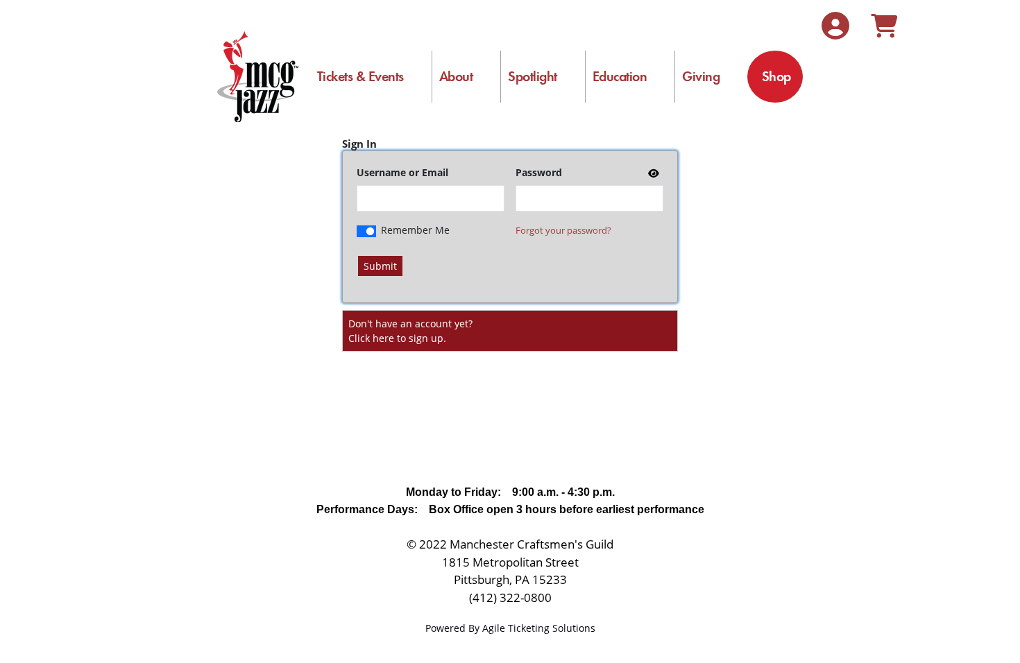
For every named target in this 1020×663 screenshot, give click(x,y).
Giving (701, 76)
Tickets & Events (360, 76)
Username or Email (402, 172)
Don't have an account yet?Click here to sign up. (410, 331)
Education (620, 76)
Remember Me (415, 229)
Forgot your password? (563, 230)
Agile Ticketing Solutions (538, 628)
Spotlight (532, 76)
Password (539, 172)
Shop (776, 76)
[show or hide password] (652, 173)
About (456, 76)
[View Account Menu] (835, 26)
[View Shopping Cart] (884, 26)
